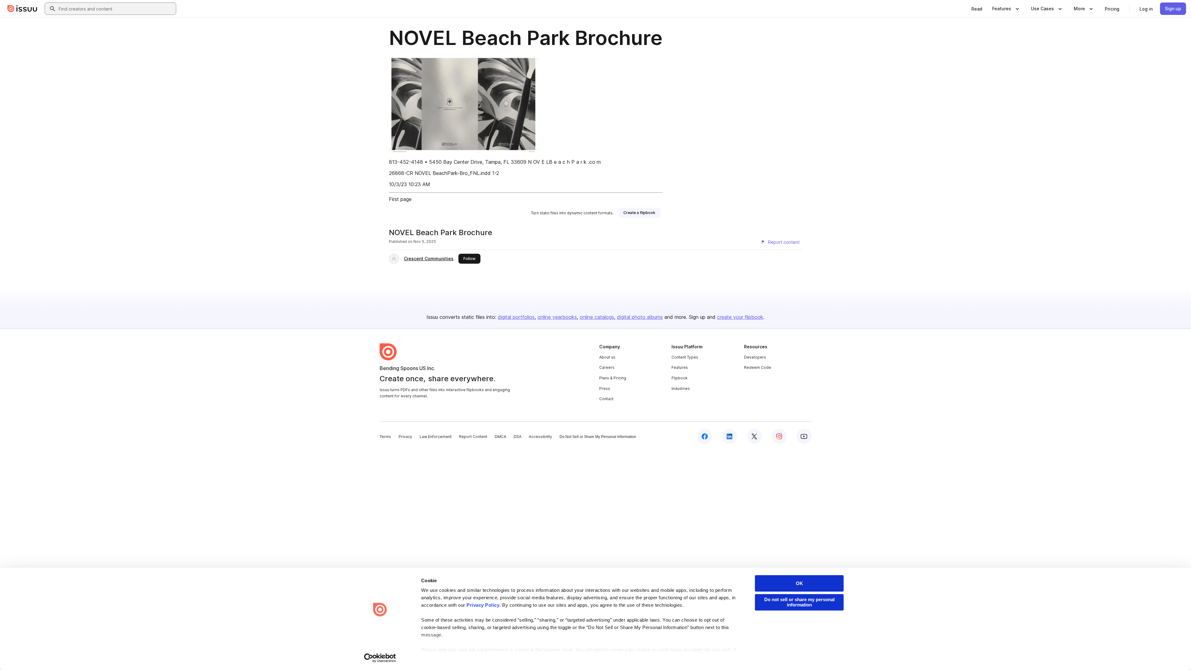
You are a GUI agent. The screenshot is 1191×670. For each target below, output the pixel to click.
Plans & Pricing (612, 378)
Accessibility (540, 436)
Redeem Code (757, 367)
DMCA (500, 436)
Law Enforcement (436, 436)
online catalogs (597, 317)
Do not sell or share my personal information (799, 602)
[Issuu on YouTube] (803, 436)
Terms (385, 436)
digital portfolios (516, 317)
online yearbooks (557, 317)
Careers (606, 367)
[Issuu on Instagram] (779, 436)
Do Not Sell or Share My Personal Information (598, 437)
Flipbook (679, 378)
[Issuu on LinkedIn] (729, 436)
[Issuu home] (22, 8)
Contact (606, 398)
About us (607, 357)
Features (679, 367)
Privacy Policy (482, 605)
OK (799, 583)
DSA (517, 436)
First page (400, 199)
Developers (755, 357)
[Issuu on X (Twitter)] (754, 436)
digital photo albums (640, 317)
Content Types (684, 357)
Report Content (473, 436)
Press (604, 388)
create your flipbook (740, 317)
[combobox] (116, 9)
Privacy (405, 436)
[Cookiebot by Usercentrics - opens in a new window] (380, 658)
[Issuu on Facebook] (704, 436)
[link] (976, 8)
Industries (680, 388)
